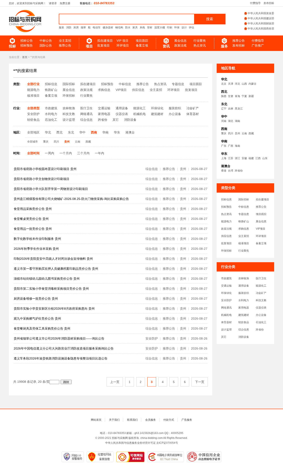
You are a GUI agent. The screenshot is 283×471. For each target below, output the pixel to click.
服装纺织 (243, 293)
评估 (191, 27)
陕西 (223, 96)
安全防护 (226, 300)
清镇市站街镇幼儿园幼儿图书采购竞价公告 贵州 (47, 278)
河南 (223, 121)
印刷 (169, 27)
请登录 (53, 3)
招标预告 (26, 45)
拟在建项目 (105, 40)
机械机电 (226, 315)
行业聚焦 (199, 40)
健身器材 (108, 27)
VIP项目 (260, 228)
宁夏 (244, 96)
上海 (223, 158)
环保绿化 (226, 293)
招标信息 (226, 199)
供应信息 (226, 236)
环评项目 (123, 45)
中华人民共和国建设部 (261, 18)
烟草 (83, 27)
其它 (223, 336)
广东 (223, 145)
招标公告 (26, 40)
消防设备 (243, 336)
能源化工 (261, 285)
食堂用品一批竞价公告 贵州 (33, 229)
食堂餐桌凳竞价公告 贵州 (31, 219)
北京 (223, 83)
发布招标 (269, 3)
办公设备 (261, 315)
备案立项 (142, 45)
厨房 (76, 27)
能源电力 (226, 221)
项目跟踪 (142, 40)
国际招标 (243, 199)
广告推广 (258, 45)
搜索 (209, 19)
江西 (258, 158)
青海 (237, 96)
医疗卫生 (261, 278)
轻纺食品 (243, 322)
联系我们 (132, 419)
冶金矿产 (261, 293)
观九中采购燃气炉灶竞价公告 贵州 (37, 318)
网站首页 (96, 419)
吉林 (230, 108)
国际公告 (46, 45)
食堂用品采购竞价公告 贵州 (33, 209)
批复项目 (103, 45)
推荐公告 (65, 45)
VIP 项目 (122, 40)
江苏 (230, 158)
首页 (24, 57)
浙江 (237, 158)
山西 (244, 83)
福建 (251, 158)
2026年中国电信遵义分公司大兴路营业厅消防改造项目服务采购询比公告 (64, 348)
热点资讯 (199, 45)
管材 (149, 27)
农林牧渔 (243, 278)
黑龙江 (239, 108)
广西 (230, 145)
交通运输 (226, 285)
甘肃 (230, 96)
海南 (237, 145)
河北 (237, 83)
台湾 (230, 170)
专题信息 (243, 214)
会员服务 (150, 419)
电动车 (97, 27)
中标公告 (46, 40)
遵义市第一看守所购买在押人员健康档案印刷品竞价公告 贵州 (56, 268)
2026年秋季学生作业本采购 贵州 (36, 248)
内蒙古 (252, 83)
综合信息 (243, 329)
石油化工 (261, 322)
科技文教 (261, 300)
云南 (244, 133)
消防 (68, 27)
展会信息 (180, 40)
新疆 (251, 96)
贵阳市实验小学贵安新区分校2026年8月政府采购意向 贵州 (54, 308)
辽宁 (223, 108)
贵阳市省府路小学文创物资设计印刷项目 (41, 179)
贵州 (237, 133)
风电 (142, 27)
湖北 (230, 121)
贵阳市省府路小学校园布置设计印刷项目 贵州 (45, 169)
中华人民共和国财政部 (261, 23)
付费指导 (255, 3)
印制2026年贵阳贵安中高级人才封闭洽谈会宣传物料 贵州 (53, 258)
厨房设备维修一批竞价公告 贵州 (36, 298)
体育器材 (226, 322)
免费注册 (65, 3)
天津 (230, 83)
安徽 (244, 158)
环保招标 (226, 250)
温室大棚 (159, 27)
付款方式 (168, 419)
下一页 (199, 382)
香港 (223, 170)
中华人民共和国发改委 (261, 13)
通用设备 (243, 285)
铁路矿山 (243, 221)
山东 (265, 158)
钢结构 (119, 27)
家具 (135, 27)
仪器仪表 (261, 307)
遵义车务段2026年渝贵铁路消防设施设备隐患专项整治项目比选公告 (60, 358)
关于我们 (114, 419)
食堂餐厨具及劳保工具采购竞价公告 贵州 (42, 328)
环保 (177, 27)
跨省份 (239, 170)
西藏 (251, 133)
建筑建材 (243, 315)
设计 (184, 27)
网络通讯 (226, 307)
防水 (127, 27)
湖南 (237, 121)
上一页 (114, 382)
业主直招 (65, 40)
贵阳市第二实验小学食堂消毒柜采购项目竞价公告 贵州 (51, 288)
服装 (61, 27)
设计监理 (226, 329)
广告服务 (187, 419)
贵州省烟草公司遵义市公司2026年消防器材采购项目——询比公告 (59, 338)
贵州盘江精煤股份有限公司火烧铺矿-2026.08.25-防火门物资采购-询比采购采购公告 (71, 199)
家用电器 (243, 307)
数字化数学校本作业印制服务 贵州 (37, 238)
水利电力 (243, 300)
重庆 (223, 133)
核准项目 (243, 243)
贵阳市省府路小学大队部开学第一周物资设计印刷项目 (51, 189)
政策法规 (180, 45)
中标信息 (243, 206)
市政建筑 (226, 278)
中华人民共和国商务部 (261, 28)
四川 (230, 133)
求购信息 (243, 228)
